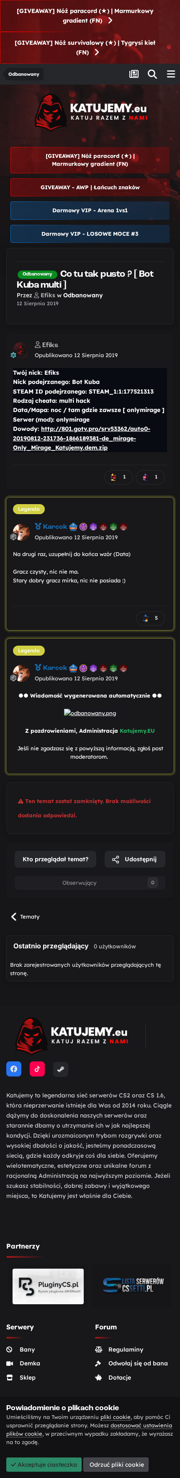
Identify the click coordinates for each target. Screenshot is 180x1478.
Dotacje (119, 1377)
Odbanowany (83, 295)
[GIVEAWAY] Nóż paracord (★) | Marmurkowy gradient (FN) (85, 15)
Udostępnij (140, 859)
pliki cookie (115, 1417)
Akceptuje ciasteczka (46, 1464)
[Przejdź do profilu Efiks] (21, 350)
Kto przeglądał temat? (55, 859)
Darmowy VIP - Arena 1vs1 (90, 210)
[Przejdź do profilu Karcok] (21, 532)
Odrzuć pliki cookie (116, 1464)
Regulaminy (125, 1349)
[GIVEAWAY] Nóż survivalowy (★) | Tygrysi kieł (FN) (85, 47)
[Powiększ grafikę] (90, 712)
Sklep (28, 1377)
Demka (30, 1363)
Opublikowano (76, 355)
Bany (27, 1349)
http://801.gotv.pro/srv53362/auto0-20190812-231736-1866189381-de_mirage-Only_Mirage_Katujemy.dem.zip (81, 438)
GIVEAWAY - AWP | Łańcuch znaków (90, 187)
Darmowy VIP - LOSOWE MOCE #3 (90, 233)
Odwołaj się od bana (138, 1363)
